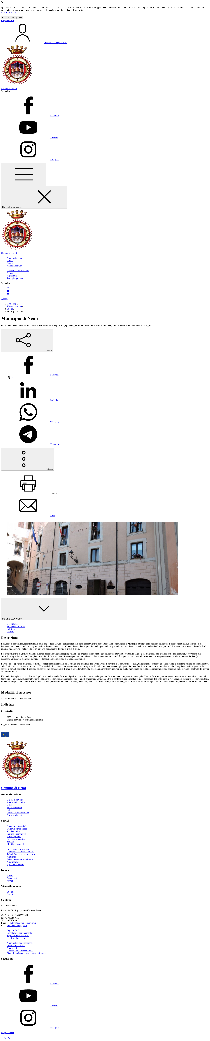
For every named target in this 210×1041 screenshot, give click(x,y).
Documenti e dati (14, 815)
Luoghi (10, 309)
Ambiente (11, 857)
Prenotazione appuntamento (19, 933)
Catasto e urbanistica (16, 839)
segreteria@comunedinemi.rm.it (22, 923)
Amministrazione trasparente (20, 943)
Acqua (10, 273)
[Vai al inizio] (2, 730)
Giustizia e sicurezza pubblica (20, 851)
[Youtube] (8, 291)
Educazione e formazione (18, 849)
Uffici (9, 805)
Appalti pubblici (14, 836)
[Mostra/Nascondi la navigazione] (23, 174)
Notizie (10, 875)
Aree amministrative (16, 802)
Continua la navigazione (12, 18)
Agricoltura (12, 275)
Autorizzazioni (13, 862)
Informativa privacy (16, 945)
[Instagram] (8, 294)
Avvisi (10, 881)
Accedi (4, 299)
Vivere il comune (14, 306)
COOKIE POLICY (10, 12)
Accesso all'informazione (18, 270)
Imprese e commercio (16, 834)
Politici (10, 810)
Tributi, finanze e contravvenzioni (22, 854)
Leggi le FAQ (13, 930)
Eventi (10, 894)
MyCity (6, 1037)
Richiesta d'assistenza (16, 938)
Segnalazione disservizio (18, 935)
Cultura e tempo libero (17, 829)
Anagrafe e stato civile (17, 826)
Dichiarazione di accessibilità (20, 950)
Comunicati (12, 878)
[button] (14, 258)
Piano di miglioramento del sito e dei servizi (26, 953)
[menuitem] (33, 374)
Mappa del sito (7, 1032)
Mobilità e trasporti (15, 844)
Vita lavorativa (13, 831)
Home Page (12, 303)
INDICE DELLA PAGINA (12, 619)
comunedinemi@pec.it (17, 925)
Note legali (12, 948)
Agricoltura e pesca (15, 864)
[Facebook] (8, 288)
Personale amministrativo (18, 812)
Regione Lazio (7, 20)
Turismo (10, 841)
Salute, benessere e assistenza (20, 859)
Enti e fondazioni (14, 807)
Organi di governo (15, 800)
